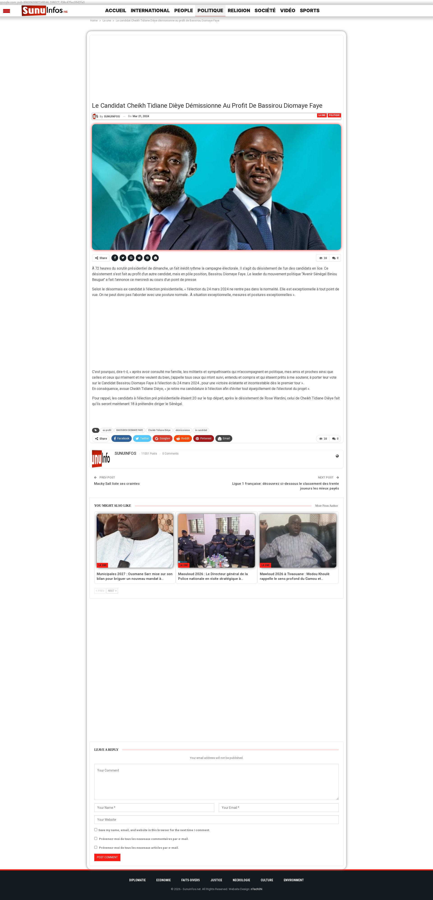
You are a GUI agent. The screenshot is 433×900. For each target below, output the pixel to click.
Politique (210, 10)
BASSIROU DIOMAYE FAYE (129, 430)
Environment (294, 880)
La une (321, 115)
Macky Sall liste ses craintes (117, 484)
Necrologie (241, 880)
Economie (163, 880)
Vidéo (287, 10)
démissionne (183, 430)
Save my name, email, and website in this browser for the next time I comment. (154, 830)
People (183, 10)
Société (265, 10)
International (150, 10)
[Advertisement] (216, 66)
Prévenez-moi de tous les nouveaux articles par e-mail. (139, 847)
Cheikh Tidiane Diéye (159, 430)
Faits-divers (190, 880)
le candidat (201, 430)
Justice (216, 880)
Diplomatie (137, 880)
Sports (310, 10)
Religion (239, 10)
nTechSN (256, 889)
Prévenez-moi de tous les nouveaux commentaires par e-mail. (144, 839)
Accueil (115, 10)
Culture (267, 880)
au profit (107, 430)
